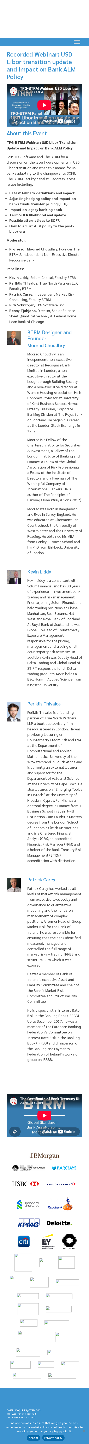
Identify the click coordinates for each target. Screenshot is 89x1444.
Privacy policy (53, 1437)
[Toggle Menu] (77, 42)
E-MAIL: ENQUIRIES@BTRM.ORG (24, 1410)
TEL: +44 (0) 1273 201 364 (21, 1414)
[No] (84, 1431)
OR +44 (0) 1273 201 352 (21, 1417)
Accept (33, 1437)
